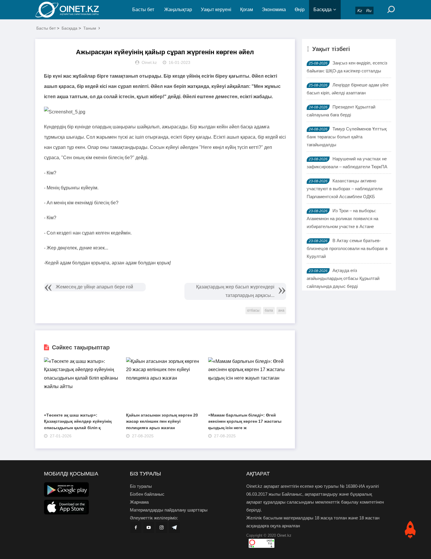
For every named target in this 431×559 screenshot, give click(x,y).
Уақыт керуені (216, 9)
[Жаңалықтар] (71, 9)
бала (269, 310)
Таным (89, 28)
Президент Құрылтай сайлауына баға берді (341, 110)
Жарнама (139, 501)
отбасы (253, 310)
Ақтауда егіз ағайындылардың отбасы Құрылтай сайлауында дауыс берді (343, 278)
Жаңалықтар (178, 9)
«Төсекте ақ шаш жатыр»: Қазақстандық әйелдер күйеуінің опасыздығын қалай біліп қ (77, 421)
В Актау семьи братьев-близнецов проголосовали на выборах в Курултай (347, 248)
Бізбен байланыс (147, 494)
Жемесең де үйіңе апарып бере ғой (94, 286)
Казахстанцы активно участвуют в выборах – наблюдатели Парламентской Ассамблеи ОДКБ (344, 188)
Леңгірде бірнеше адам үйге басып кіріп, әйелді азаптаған (347, 88)
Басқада (322, 9)
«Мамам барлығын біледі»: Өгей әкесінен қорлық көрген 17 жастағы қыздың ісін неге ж (244, 421)
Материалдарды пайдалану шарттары (169, 509)
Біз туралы (141, 486)
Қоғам (246, 9)
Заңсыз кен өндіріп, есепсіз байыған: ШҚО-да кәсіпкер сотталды (347, 66)
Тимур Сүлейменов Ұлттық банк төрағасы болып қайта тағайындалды (347, 136)
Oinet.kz (284, 535)
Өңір (300, 9)
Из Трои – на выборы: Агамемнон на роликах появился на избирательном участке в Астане (342, 218)
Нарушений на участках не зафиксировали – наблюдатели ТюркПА (347, 162)
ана (281, 310)
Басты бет (143, 9)
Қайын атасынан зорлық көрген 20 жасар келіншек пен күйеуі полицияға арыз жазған (162, 421)
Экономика (274, 9)
